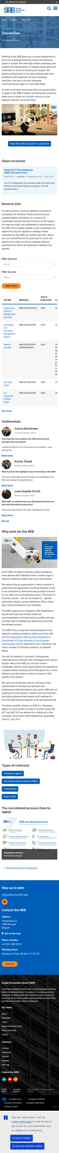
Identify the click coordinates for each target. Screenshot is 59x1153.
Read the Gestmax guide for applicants (29, 143)
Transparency (47, 1089)
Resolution (6, 1018)
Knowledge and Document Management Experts (9, 331)
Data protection (33, 1089)
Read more (7, 455)
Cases (4, 1022)
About (14, 20)
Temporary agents (13, 773)
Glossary (6, 1060)
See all (5, 521)
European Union (15, 1099)
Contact (5, 1048)
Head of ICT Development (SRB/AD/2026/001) (18, 171)
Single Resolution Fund (12, 1026)
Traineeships (10, 789)
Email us (9, 964)
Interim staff (10, 796)
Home (4, 20)
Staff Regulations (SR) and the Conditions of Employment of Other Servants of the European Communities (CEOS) (26, 640)
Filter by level (9, 259)
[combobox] (29, 264)
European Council (11, 1107)
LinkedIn (30, 96)
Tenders (5, 1056)
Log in (55, 1107)
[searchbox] (28, 264)
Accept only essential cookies (27, 1146)
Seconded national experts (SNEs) (21, 781)
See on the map (13, 933)
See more (7, 411)
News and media (9, 1030)
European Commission (13, 1103)
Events (5, 1034)
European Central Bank (35, 1103)
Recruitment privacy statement (21, 868)
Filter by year (9, 272)
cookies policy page (21, 1121)
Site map (5, 1065)
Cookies (30, 1092)
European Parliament (36, 1099)
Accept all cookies (21, 1138)
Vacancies (6, 1052)
